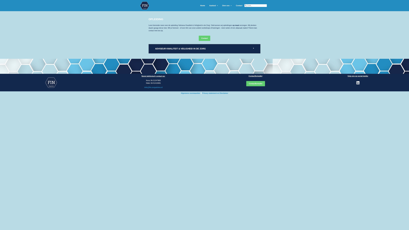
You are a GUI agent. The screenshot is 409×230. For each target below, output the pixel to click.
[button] (204, 49)
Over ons (226, 5)
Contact (239, 5)
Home (202, 5)
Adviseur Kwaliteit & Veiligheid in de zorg (180, 48)
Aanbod (212, 5)
